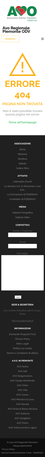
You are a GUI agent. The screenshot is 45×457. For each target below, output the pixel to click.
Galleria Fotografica (22, 212)
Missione (22, 154)
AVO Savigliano (22, 418)
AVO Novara (22, 404)
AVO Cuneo (22, 394)
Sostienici (10, 38)
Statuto (22, 163)
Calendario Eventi (22, 181)
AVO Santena (23, 413)
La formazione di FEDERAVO (22, 194)
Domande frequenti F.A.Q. (22, 334)
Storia (23, 149)
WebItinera (38, 453)
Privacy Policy (22, 339)
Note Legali (22, 343)
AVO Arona (22, 366)
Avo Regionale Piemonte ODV (16, 30)
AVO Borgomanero (22, 376)
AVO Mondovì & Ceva (22, 399)
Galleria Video (22, 217)
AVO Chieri (22, 385)
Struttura (22, 158)
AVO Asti (22, 371)
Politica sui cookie (22, 348)
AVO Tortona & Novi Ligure (22, 427)
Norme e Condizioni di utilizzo (22, 353)
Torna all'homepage (22, 122)
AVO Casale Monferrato (22, 380)
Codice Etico (22, 168)
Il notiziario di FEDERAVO (23, 199)
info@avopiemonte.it (22, 320)
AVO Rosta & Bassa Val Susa (22, 409)
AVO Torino (22, 423)
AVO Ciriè (23, 390)
